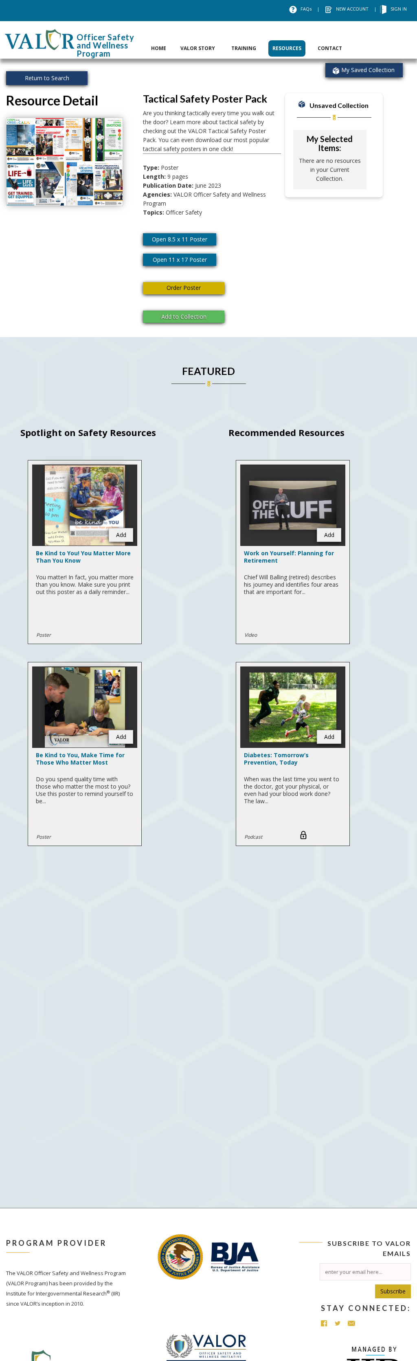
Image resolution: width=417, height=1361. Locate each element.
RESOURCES (286, 48)
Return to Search (47, 78)
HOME (158, 48)
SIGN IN (399, 9)
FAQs (306, 9)
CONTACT (330, 48)
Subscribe (393, 1291)
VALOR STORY (197, 48)
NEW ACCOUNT (352, 9)
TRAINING (243, 48)
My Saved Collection (368, 70)
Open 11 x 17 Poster (180, 259)
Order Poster (184, 287)
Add (121, 535)
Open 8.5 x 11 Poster (179, 239)
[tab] (158, 40)
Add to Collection (183, 316)
